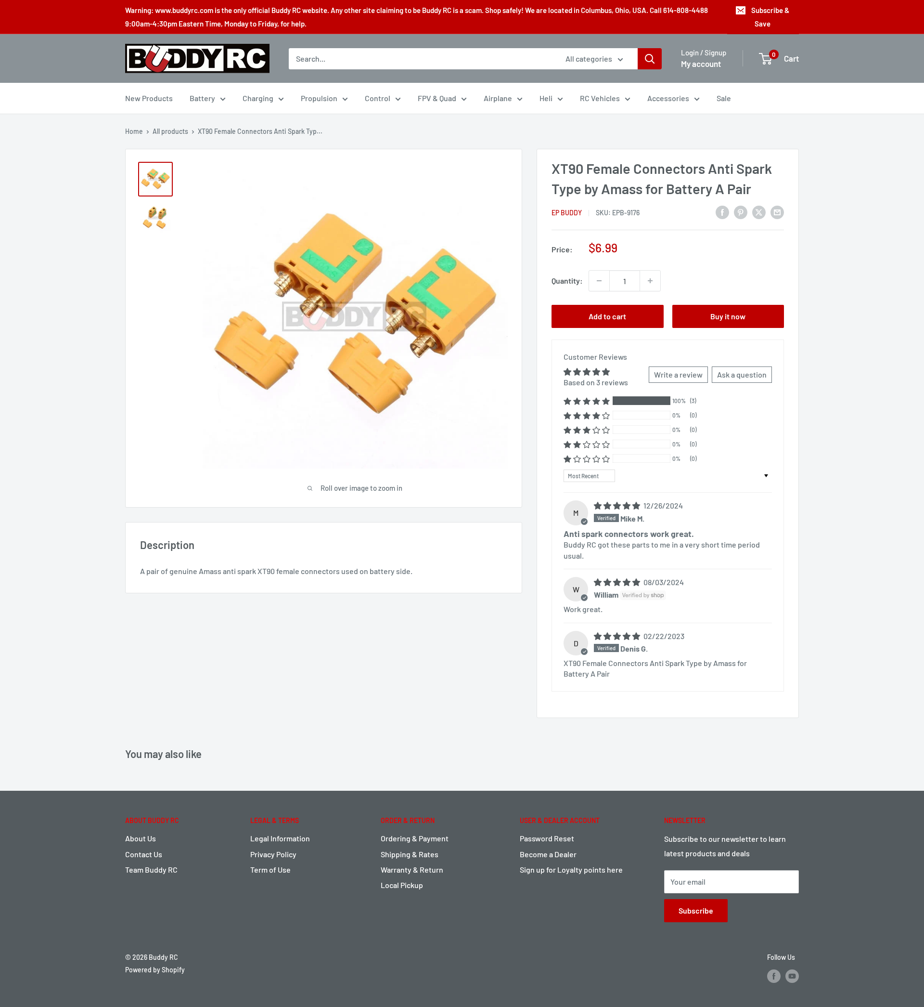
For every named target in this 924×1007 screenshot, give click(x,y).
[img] (618, 505)
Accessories (668, 98)
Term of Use (270, 869)
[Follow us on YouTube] (792, 975)
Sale (724, 98)
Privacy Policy (273, 854)
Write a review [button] (678, 374)
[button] (587, 400)
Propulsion (319, 98)
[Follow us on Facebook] (774, 975)
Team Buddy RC (151, 869)
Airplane (498, 98)
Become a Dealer (548, 854)
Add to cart (607, 316)
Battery (202, 98)
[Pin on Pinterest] (740, 211)
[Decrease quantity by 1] (599, 281)
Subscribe (696, 910)
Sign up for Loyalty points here (571, 869)
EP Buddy (567, 213)
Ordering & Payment (415, 838)
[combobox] (421, 58)
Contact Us (143, 854)
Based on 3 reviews (596, 382)
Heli (545, 98)
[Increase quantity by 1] (650, 281)
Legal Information (280, 838)
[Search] (650, 58)
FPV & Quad (437, 98)
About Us (140, 838)
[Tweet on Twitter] (759, 211)
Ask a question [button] (742, 374)
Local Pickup (402, 884)
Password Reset (547, 838)
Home (134, 131)
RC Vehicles (600, 98)
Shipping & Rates (409, 854)
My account (701, 63)
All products (170, 131)
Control (377, 98)
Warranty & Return (412, 869)
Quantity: (567, 280)
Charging (258, 98)
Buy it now (727, 316)
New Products (149, 98)
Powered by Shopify (155, 970)
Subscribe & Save (770, 17)
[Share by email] (777, 211)
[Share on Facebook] (722, 211)
